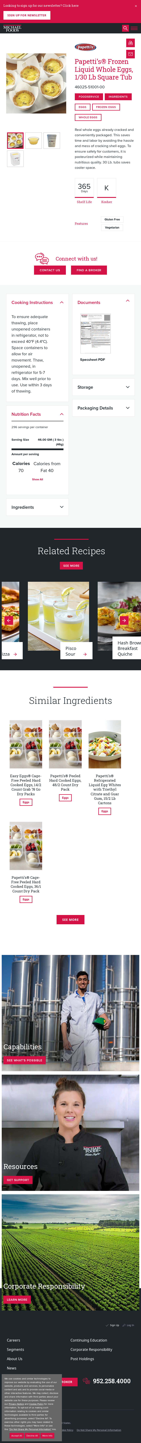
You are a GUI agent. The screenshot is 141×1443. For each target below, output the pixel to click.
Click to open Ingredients (61, 507)
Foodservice (89, 97)
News (11, 1368)
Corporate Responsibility (91, 1349)
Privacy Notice (16, 1404)
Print (130, 43)
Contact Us (50, 270)
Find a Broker (89, 270)
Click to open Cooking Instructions (61, 302)
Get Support (18, 1180)
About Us (14, 1358)
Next (8, 620)
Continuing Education (88, 1340)
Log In (130, 1325)
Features (81, 223)
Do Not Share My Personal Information (99, 1430)
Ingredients (118, 97)
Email (130, 54)
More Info (47, 1435)
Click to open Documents (127, 300)
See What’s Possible (24, 1060)
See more (71, 565)
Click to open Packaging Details (127, 408)
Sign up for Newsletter (26, 15)
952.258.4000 (112, 1381)
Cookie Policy (65, 1430)
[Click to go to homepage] (12, 28)
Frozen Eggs (106, 107)
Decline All (32, 1435)
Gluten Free (112, 219)
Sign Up (114, 1325)
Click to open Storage (127, 387)
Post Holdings (82, 1358)
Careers (13, 1340)
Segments (15, 1349)
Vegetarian (112, 227)
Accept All (16, 1435)
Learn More (17, 1299)
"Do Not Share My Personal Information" (30, 1429)
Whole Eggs (88, 117)
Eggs (82, 107)
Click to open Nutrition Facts (61, 414)
